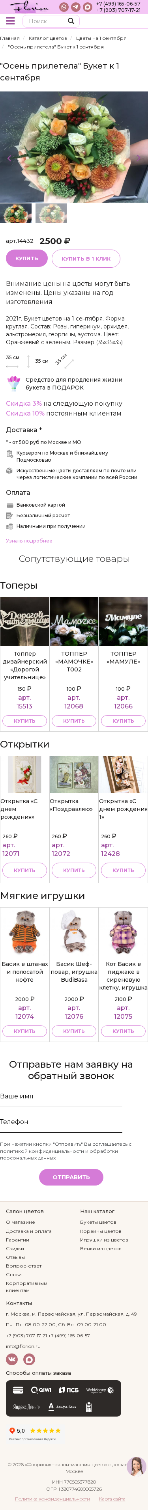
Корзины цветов (101, 1231)
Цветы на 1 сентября (101, 38)
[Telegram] (76, 7)
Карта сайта (112, 1499)
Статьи (14, 1274)
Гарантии (17, 1240)
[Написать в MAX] (87, 7)
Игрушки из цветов (104, 1240)
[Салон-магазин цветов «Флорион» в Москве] (29, 7)
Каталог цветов (48, 38)
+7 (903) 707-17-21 (119, 10)
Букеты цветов (98, 1222)
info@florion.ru (23, 1346)
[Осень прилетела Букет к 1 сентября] (74, 146)
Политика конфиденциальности (52, 1499)
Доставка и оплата (29, 1231)
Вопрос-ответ (23, 1266)
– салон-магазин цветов (79, 1464)
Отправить (71, 1177)
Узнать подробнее (29, 541)
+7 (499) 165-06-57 (118, 4)
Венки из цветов (101, 1248)
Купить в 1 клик (86, 258)
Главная (10, 38)
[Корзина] (136, 21)
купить (25, 721)
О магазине (20, 1222)
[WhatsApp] (64, 7)
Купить (26, 258)
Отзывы (15, 1257)
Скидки (15, 1248)
